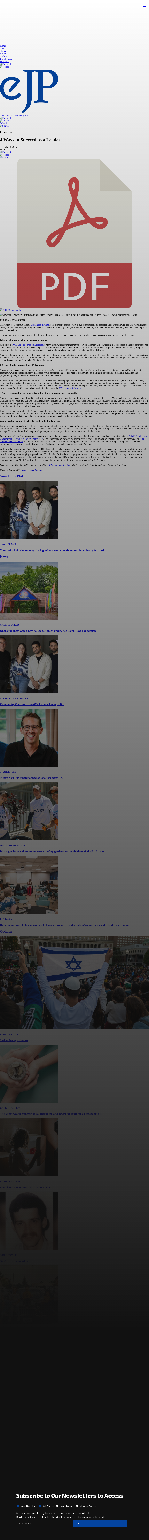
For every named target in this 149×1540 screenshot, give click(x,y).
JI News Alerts (88, 1505)
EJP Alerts (48, 1505)
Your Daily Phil (28, 1505)
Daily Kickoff (66, 1505)
